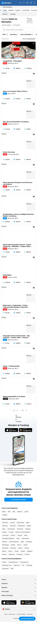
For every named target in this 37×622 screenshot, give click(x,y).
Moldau (13, 545)
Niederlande (21, 525)
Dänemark (12, 554)
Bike (14, 511)
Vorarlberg (29, 565)
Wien (12, 568)
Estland (20, 548)
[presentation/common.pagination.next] (26, 410)
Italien (27, 522)
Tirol (23, 565)
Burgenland (5, 568)
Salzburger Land (6, 565)
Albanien (4, 541)
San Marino (5, 548)
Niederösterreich (13, 562)
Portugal (19, 535)
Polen (3, 529)
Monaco (4, 554)
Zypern (10, 551)
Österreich (5, 522)
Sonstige (4, 515)
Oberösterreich (24, 562)
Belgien (29, 525)
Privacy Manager (21, 614)
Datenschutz (12, 614)
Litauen (17, 551)
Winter (4, 511)
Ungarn (25, 545)
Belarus (4, 551)
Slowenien (5, 525)
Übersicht (5, 14)
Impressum (30, 614)
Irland (18, 538)
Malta (22, 541)
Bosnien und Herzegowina (23, 532)
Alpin (9, 511)
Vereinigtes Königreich (8, 538)
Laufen (26, 511)
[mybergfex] (31, 3)
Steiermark (17, 565)
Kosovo (19, 545)
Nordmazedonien (14, 541)
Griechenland (25, 538)
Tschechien (20, 529)
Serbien (23, 551)
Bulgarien (29, 551)
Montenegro (5, 545)
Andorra (13, 535)
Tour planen (13, 14)
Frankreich (13, 525)
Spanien (4, 532)
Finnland (27, 554)
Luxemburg (5, 535)
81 (22, 410)
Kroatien (11, 532)
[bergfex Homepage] (6, 3)
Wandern (19, 511)
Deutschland (20, 522)
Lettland (26, 548)
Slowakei (27, 529)
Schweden (20, 554)
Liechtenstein (11, 529)
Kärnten (4, 562)
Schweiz (12, 522)
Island (25, 535)
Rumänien (13, 548)
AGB (5, 614)
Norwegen (29, 541)
